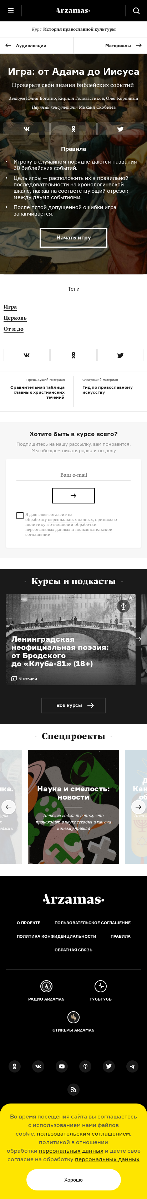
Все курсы (69, 705)
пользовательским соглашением (83, 1133)
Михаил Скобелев (97, 107)
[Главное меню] (10, 10)
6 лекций (28, 678)
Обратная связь (73, 949)
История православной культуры (74, 29)
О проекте (28, 922)
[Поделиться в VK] (26, 129)
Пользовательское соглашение (93, 922)
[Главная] (73, 899)
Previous (8, 807)
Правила (121, 936)
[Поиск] (136, 11)
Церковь (15, 318)
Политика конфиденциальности (56, 936)
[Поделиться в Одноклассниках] (73, 129)
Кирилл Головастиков (81, 98)
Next (138, 639)
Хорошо (73, 1180)
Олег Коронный (122, 98)
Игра (10, 307)
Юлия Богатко (41, 98)
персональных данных (71, 1150)
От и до (14, 329)
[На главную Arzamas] (73, 10)
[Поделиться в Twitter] (120, 129)
